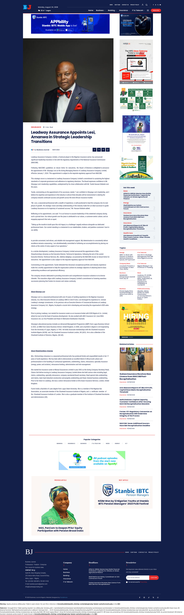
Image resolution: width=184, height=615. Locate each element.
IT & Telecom (141, 252)
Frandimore (63, 597)
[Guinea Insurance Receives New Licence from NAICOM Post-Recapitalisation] (136, 359)
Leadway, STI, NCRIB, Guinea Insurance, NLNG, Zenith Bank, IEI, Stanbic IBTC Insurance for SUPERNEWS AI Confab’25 (144, 280)
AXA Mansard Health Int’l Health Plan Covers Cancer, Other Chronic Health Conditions (136, 237)
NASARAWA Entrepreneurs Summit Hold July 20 (127, 276)
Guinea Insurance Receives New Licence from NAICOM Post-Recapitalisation (135, 217)
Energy (126, 203)
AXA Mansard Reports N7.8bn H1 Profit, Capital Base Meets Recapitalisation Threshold (135, 227)
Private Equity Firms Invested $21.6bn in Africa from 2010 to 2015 (126, 293)
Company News (125, 263)
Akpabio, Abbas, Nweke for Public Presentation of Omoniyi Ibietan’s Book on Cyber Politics (144, 295)
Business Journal (43, 150)
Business (123, 272)
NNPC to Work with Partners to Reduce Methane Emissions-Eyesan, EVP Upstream (127, 257)
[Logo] (29, 7)
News (125, 191)
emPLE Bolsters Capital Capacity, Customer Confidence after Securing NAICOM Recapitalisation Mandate (135, 402)
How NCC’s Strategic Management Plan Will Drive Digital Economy (145, 256)
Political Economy (143, 288)
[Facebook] (153, 5)
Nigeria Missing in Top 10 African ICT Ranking (145, 266)
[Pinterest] (103, 150)
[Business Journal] (32, 150)
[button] (146, 4)
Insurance (36, 127)
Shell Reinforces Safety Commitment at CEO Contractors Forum (136, 207)
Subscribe (154, 578)
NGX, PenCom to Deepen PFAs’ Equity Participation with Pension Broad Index (60, 529)
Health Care (128, 233)
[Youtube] (160, 5)
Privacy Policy (143, 582)
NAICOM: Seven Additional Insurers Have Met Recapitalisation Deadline (135, 424)
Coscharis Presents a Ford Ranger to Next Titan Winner (127, 267)
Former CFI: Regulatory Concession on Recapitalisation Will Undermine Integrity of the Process (136, 413)
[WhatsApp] (108, 150)
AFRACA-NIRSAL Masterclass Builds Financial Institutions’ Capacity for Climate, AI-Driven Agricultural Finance (137, 196)
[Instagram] (155, 5)
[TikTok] (149, 597)
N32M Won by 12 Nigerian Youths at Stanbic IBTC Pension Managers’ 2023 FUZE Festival (123, 502)
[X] (158, 5)
